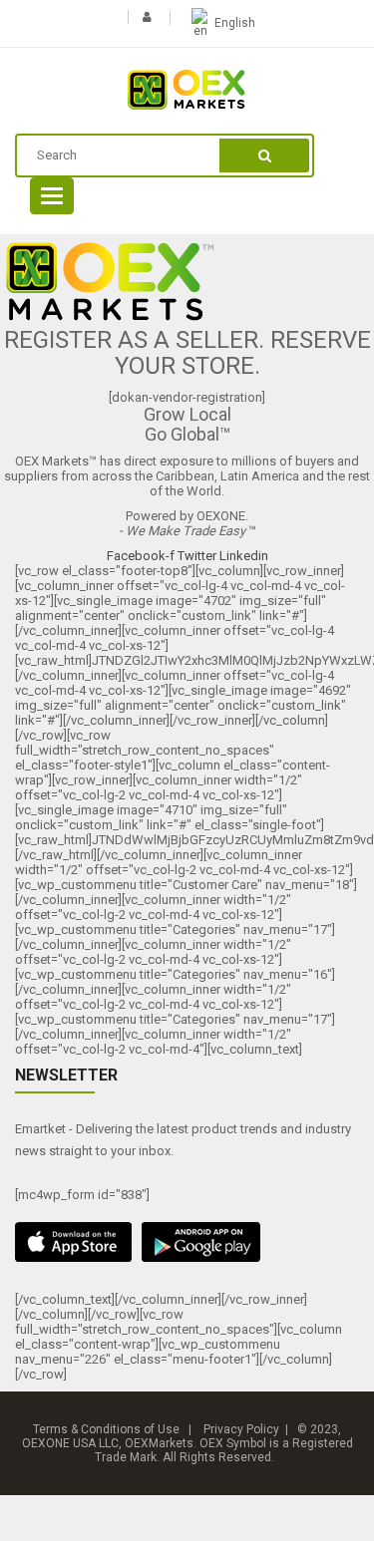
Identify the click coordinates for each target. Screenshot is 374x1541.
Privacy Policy (241, 1429)
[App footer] (187, 1242)
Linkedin (243, 555)
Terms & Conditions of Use (106, 1429)
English (234, 23)
